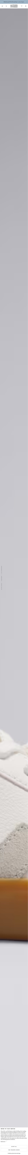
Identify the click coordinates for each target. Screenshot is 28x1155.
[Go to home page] (14, 6)
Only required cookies (14, 1149)
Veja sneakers (1, 570)
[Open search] (6, 6)
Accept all (14, 1146)
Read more (3, 1141)
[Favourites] (22, 6)
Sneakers (1, 578)
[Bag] (26, 6)
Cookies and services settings (14, 1153)
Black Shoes (1, 586)
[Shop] (2, 6)
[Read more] (26, 1)
